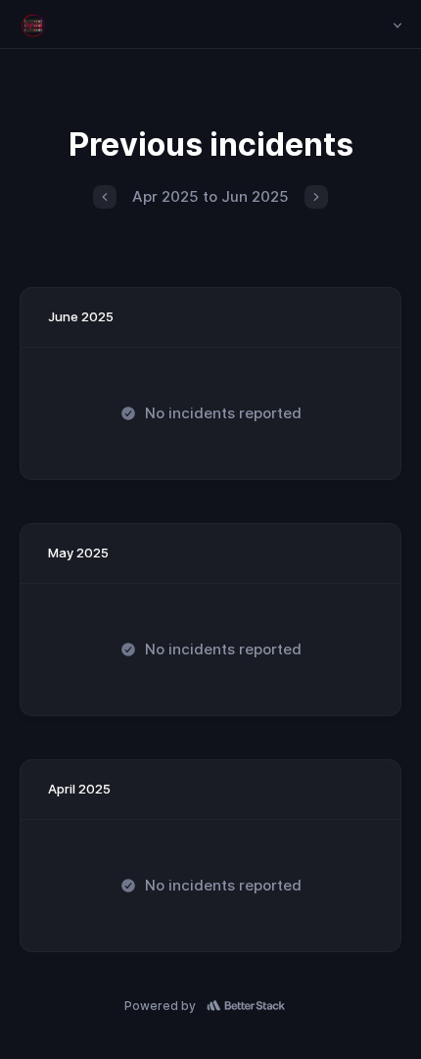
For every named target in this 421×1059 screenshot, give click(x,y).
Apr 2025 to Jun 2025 (210, 196)
